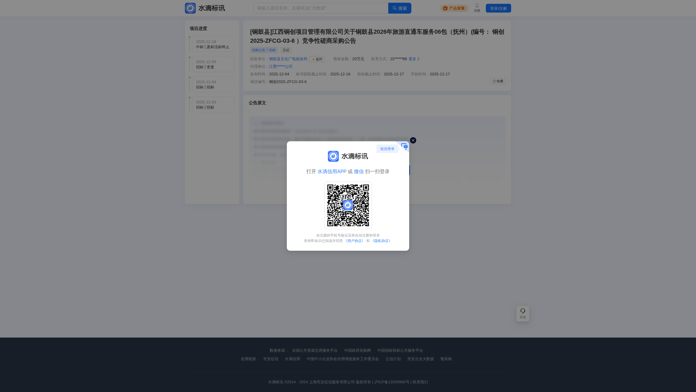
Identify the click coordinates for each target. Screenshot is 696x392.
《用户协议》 (354, 240)
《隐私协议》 (381, 240)
